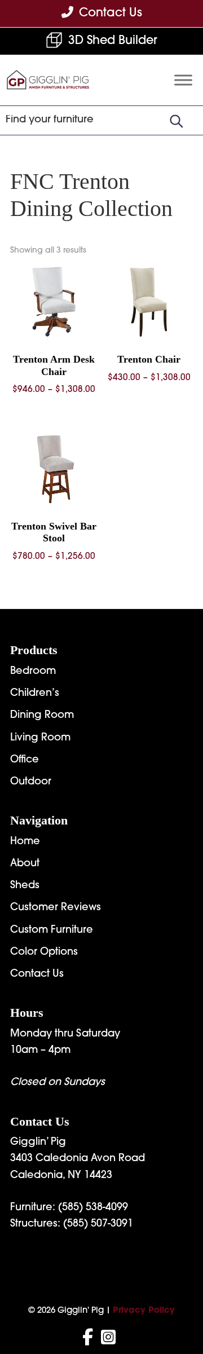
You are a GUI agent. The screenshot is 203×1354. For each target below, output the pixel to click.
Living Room (40, 738)
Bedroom (33, 672)
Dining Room (42, 716)
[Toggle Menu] (183, 80)
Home (25, 842)
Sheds (24, 886)
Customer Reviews (55, 908)
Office (24, 760)
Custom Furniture (51, 930)
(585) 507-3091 (98, 1224)
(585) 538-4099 (93, 1208)
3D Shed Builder (112, 41)
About (24, 864)
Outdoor (30, 782)
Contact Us (37, 974)
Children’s (34, 694)
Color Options (44, 952)
